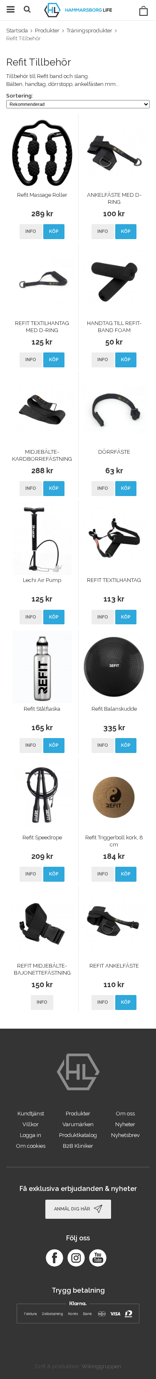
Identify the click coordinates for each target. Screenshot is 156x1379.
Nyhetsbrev (125, 1135)
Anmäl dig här (73, 1209)
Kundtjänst (30, 1113)
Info (30, 231)
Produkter (78, 1113)
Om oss (125, 1113)
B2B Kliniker (78, 1146)
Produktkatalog (78, 1135)
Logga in (30, 1135)
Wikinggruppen (101, 1366)
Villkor (30, 1124)
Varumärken (78, 1124)
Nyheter (125, 1124)
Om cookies (30, 1146)
